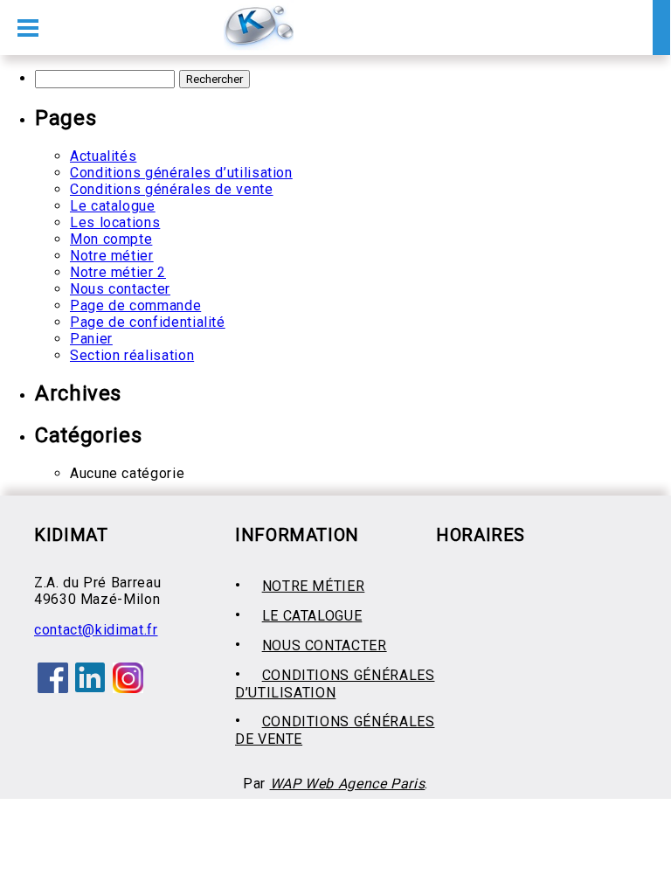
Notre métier (112, 255)
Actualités (103, 156)
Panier (91, 338)
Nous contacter (120, 289)
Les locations (115, 222)
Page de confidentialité (147, 322)
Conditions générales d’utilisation (181, 172)
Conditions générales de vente (171, 189)
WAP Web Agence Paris (347, 783)
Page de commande (135, 305)
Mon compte (111, 239)
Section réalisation (132, 355)
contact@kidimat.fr (96, 629)
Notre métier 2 (118, 272)
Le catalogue (113, 206)
